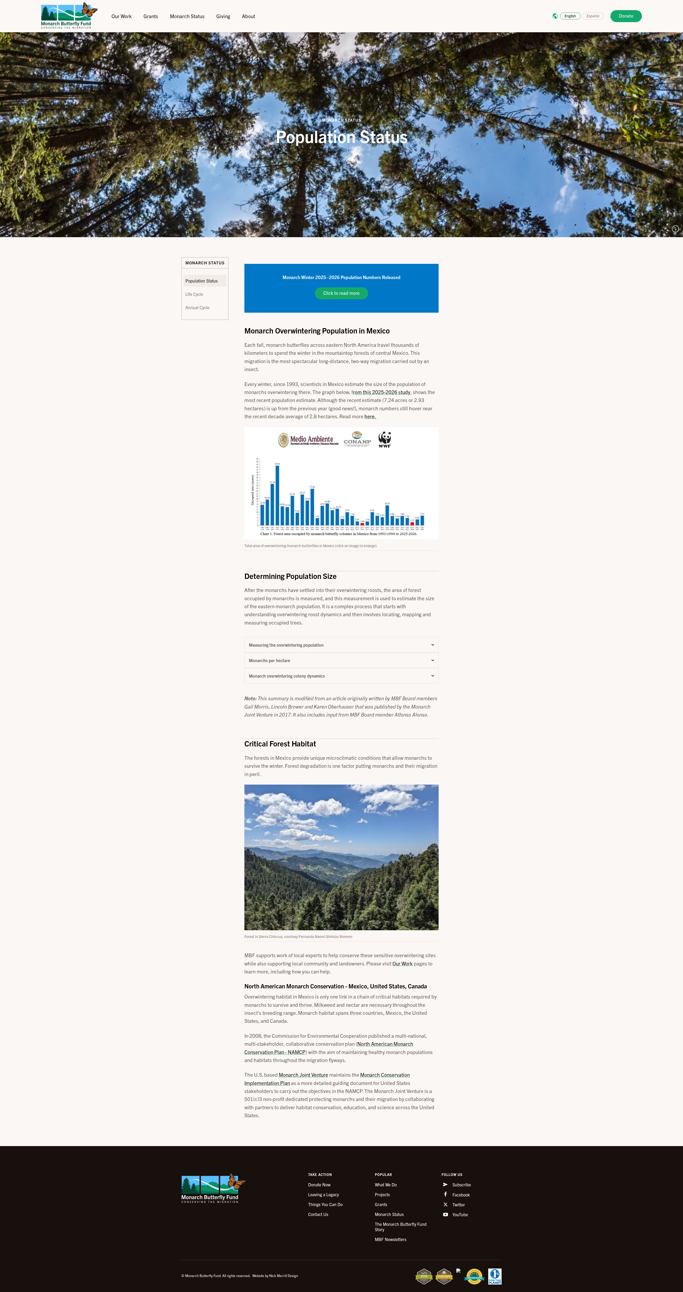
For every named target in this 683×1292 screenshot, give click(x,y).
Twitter (458, 1204)
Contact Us (318, 1214)
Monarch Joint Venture (303, 1074)
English (570, 15)
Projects (382, 1194)
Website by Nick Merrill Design (275, 1275)
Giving (223, 16)
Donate (626, 15)
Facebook (460, 1194)
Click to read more (341, 293)
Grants (151, 16)
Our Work (122, 16)
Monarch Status (187, 16)
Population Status (201, 280)
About (248, 16)
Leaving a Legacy (323, 1194)
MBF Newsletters (390, 1239)
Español (593, 15)
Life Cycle (194, 294)
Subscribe (461, 1184)
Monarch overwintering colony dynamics (287, 675)
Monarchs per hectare (269, 660)
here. (370, 416)
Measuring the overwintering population (286, 644)
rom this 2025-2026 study (381, 392)
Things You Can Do (325, 1204)
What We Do (386, 1184)
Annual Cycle (197, 307)
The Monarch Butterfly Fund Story (401, 1226)
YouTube (459, 1214)
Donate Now (319, 1184)
